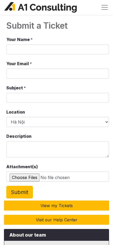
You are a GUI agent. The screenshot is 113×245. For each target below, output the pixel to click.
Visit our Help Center (57, 219)
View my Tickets (56, 205)
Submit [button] (19, 192)
